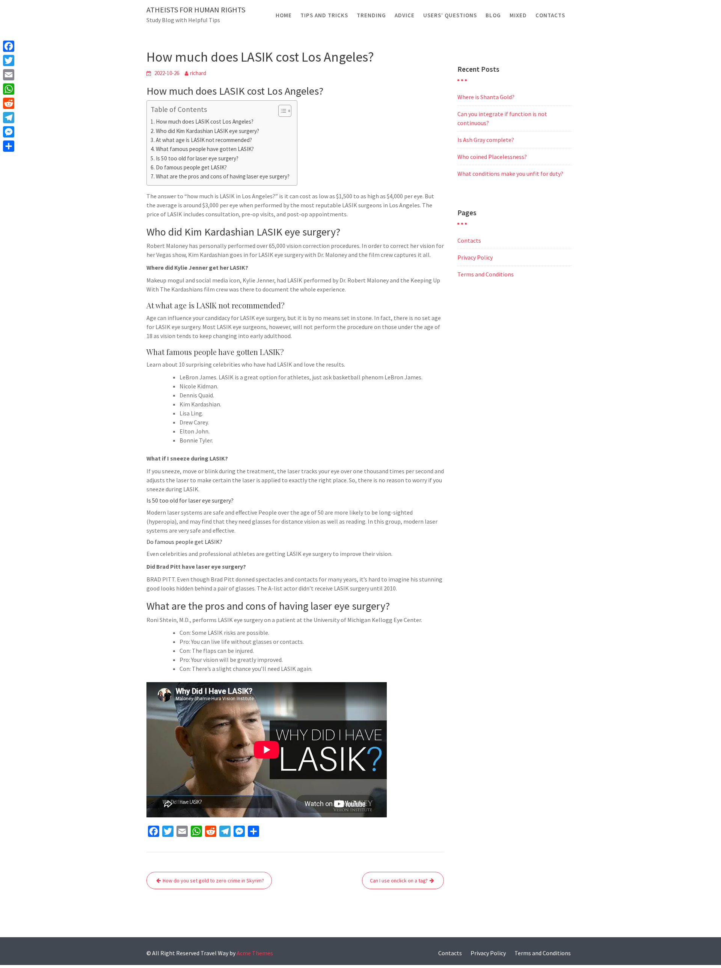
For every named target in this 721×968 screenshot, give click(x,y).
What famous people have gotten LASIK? (205, 149)
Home (284, 15)
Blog (493, 15)
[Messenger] (9, 132)
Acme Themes (255, 953)
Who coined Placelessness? (492, 156)
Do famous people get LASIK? (191, 167)
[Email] (9, 75)
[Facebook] (9, 46)
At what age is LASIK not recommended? (204, 139)
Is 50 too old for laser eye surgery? (197, 158)
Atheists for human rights (195, 9)
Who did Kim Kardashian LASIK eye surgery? (207, 130)
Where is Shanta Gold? (485, 97)
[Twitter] (9, 60)
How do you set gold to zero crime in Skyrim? (213, 880)
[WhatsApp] (9, 89)
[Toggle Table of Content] (281, 110)
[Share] (9, 146)
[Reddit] (9, 103)
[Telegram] (9, 117)
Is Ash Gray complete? (485, 139)
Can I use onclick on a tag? (399, 880)
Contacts (550, 15)
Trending (371, 15)
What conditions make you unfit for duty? (510, 173)
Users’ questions (450, 15)
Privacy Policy (475, 257)
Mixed (518, 15)
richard (198, 73)
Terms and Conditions (485, 274)
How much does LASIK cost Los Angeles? (204, 121)
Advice (405, 15)
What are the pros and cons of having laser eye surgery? (223, 176)
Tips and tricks (324, 15)
